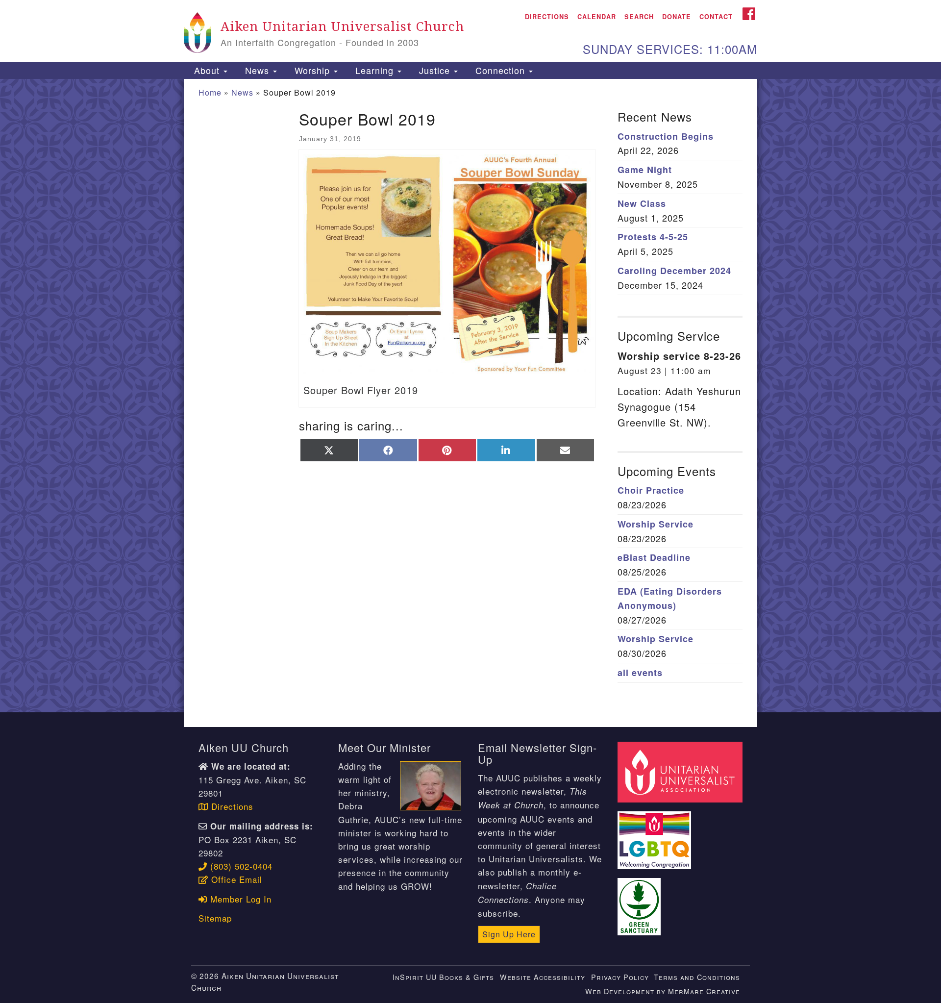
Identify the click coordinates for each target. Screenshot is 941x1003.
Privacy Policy (620, 977)
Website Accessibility (542, 977)
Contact (716, 16)
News (257, 70)
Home (210, 92)
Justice (434, 70)
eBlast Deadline (654, 557)
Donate (676, 16)
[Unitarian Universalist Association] (681, 770)
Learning (374, 70)
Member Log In (239, 899)
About (207, 70)
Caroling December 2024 (674, 270)
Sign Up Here (509, 934)
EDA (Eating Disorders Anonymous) (670, 598)
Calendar (596, 16)
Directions (547, 16)
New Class (642, 203)
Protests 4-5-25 (653, 236)
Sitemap (215, 918)
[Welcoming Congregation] (656, 834)
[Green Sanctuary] (641, 901)
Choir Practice (651, 490)
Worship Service (655, 524)
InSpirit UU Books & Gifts (443, 977)
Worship (312, 70)
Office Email (235, 879)
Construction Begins (666, 136)
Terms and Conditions (697, 977)
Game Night (645, 169)
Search (639, 16)
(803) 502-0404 (239, 866)
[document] (470, 395)
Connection (500, 70)
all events (640, 672)
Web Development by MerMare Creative (662, 991)
